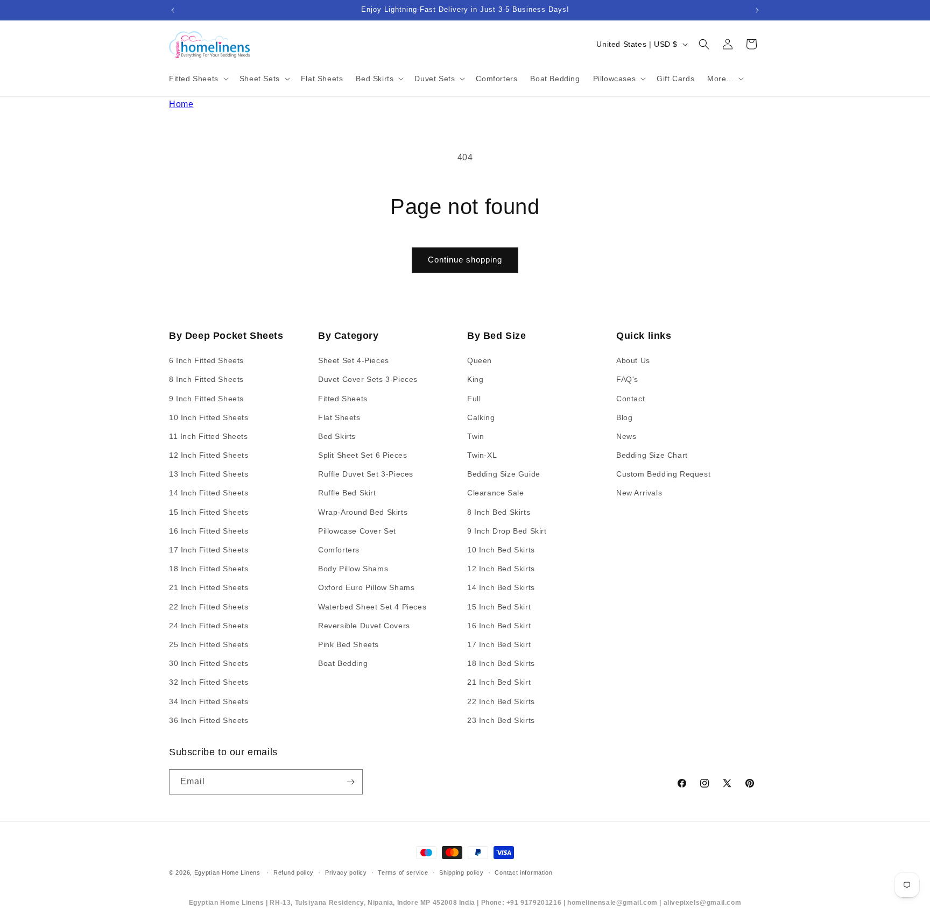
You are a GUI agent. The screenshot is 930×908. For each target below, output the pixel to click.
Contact (630, 398)
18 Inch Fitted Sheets (209, 568)
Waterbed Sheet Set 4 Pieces (372, 606)
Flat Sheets (339, 417)
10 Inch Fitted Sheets (209, 417)
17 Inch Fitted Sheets (209, 549)
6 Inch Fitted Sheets (206, 360)
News (626, 436)
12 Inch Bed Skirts (501, 568)
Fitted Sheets (343, 398)
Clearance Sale (495, 493)
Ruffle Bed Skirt (347, 493)
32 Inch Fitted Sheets (209, 682)
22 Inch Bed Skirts (501, 701)
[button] (198, 78)
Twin (475, 436)
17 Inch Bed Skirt (499, 644)
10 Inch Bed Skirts (501, 549)
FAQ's (627, 379)
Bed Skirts (337, 436)
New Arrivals (639, 493)
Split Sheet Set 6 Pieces (362, 455)
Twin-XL (482, 455)
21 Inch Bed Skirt (499, 682)
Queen (479, 360)
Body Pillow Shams (353, 568)
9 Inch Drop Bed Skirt (507, 531)
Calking (481, 417)
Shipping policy (461, 872)
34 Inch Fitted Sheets (209, 701)
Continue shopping (465, 259)
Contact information (523, 872)
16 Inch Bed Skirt (499, 625)
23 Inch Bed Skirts (501, 720)
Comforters (339, 549)
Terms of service (403, 872)
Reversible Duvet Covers (364, 625)
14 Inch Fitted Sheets (209, 493)
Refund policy (293, 872)
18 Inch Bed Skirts (501, 663)
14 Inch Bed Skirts (501, 588)
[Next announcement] (757, 10)
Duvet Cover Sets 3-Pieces (368, 379)
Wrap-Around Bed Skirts (362, 512)
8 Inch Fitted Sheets (206, 379)
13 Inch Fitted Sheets (209, 474)
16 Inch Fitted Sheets (209, 531)
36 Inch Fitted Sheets (209, 720)
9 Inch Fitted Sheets (206, 398)
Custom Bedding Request (663, 474)
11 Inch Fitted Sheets (208, 436)
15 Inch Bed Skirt (499, 606)
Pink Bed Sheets (348, 644)
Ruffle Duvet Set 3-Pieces (365, 474)
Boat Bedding (343, 663)
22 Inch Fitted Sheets (209, 606)
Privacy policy (346, 872)
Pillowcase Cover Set (357, 531)
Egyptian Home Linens (227, 872)
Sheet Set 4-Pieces (353, 360)
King (475, 379)
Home (181, 104)
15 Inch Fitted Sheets (209, 512)
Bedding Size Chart (652, 455)
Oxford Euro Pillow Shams (366, 588)
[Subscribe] (350, 781)
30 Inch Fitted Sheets (209, 663)
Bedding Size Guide (503, 474)
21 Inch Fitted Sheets (209, 588)
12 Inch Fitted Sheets (209, 455)
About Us (633, 360)
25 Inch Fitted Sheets (209, 644)
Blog (624, 417)
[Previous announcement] (173, 10)
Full (474, 398)
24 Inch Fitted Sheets (209, 625)
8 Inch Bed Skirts (498, 512)
